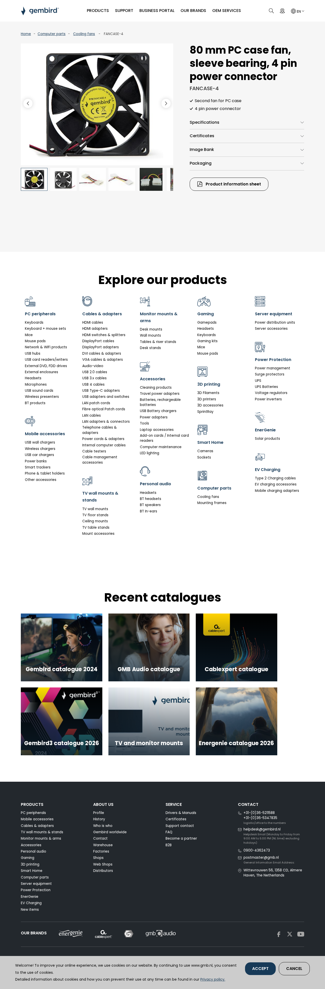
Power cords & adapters (103, 438)
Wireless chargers (40, 448)
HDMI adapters (95, 328)
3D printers (206, 399)
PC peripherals (33, 812)
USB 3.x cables (94, 378)
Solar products (267, 438)
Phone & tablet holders (45, 473)
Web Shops (102, 864)
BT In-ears (148, 511)
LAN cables (91, 415)
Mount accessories (98, 533)
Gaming (27, 857)
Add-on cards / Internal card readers (164, 438)
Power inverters (268, 399)
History (99, 819)
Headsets (33, 378)
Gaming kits (207, 341)
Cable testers (94, 451)
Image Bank (202, 149)
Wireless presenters (42, 396)
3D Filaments (208, 392)
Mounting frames (211, 502)
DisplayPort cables (98, 341)
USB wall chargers (40, 442)
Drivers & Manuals (181, 812)
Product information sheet (233, 184)
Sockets (204, 457)
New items (30, 909)
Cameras (205, 451)
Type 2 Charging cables (275, 478)
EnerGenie (29, 896)
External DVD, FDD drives (46, 366)
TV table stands (95, 527)
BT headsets (150, 498)
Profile (98, 812)
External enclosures (41, 372)
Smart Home (31, 870)
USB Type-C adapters (101, 390)
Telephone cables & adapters (99, 430)
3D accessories (210, 405)
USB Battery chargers (158, 411)
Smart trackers (38, 467)
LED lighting (149, 453)
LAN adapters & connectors (106, 421)
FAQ (169, 832)
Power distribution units (275, 322)
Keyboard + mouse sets (45, 328)
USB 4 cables (93, 384)
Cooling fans (84, 34)
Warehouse (103, 845)
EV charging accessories (276, 484)
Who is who (102, 825)
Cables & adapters (37, 825)
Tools (144, 423)
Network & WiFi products (46, 347)
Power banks (36, 461)
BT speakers (150, 505)
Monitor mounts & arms (41, 838)
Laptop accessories (157, 429)
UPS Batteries (266, 386)
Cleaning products (156, 387)
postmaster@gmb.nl (261, 857)
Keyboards (34, 322)
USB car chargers (39, 454)
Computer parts (52, 34)
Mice (29, 335)
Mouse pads (35, 341)
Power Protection (36, 890)
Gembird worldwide (110, 832)
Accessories (31, 845)
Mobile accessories (37, 819)
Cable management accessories (99, 460)
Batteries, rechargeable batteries (160, 402)
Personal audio (33, 851)
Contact (100, 838)
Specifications (204, 122)
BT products (35, 403)
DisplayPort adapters (100, 347)
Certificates (202, 136)
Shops (98, 857)
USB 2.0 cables (94, 372)
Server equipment (36, 883)
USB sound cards (39, 390)
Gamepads (207, 322)
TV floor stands (95, 515)
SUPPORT (124, 10)
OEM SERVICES (226, 10)
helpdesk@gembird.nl (262, 829)
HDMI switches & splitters (103, 335)
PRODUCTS (98, 10)
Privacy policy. (212, 979)
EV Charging (31, 903)
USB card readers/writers (46, 359)
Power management (272, 368)
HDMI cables (92, 322)
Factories (101, 851)
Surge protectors (269, 374)
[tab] (247, 122)
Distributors (103, 870)
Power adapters (154, 417)
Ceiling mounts (95, 521)
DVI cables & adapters (101, 353)
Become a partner (181, 838)
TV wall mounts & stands (42, 832)
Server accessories (271, 328)
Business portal (156, 10)
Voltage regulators (271, 392)
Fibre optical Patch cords (103, 409)
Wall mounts (150, 335)
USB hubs (32, 353)
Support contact (180, 825)
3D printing (30, 864)
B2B (169, 845)
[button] (166, 103)
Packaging (201, 163)
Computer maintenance (161, 447)
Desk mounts (151, 329)
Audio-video (92, 366)
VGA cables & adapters (102, 359)
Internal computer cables (104, 445)
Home (26, 34)
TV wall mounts (95, 509)
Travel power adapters (160, 393)
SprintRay (205, 411)
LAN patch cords (96, 403)
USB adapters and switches (105, 396)
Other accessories (40, 479)
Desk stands (150, 348)
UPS (258, 380)
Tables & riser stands (158, 341)
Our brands (193, 10)
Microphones (36, 384)
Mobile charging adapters (277, 490)
